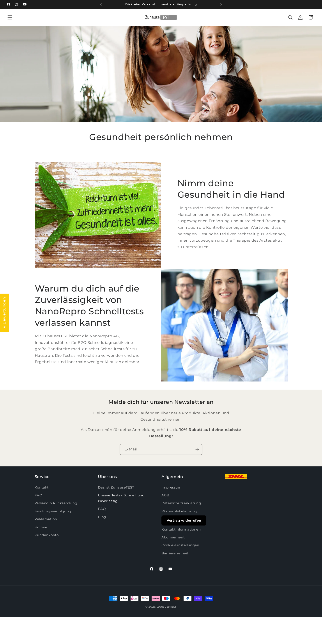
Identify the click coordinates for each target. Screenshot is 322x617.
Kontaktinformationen (181, 529)
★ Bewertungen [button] (4, 313)
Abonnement (173, 537)
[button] (10, 17)
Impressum (171, 487)
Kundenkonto (47, 535)
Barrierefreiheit (174, 553)
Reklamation (46, 519)
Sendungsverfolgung (53, 511)
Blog (102, 517)
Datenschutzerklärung (181, 503)
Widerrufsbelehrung (179, 511)
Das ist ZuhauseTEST (116, 487)
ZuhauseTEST (167, 606)
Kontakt (42, 487)
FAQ (38, 495)
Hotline (41, 527)
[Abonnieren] (197, 449)
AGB (165, 495)
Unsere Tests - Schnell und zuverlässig (121, 498)
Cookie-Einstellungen (180, 545)
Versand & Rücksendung (56, 503)
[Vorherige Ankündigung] (101, 4)
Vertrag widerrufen (184, 520)
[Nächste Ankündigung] (221, 4)
